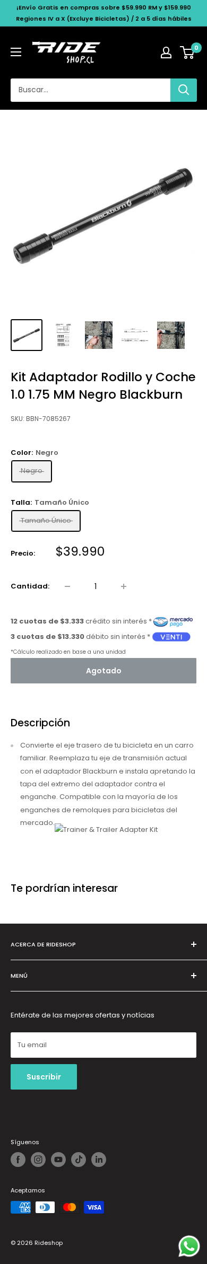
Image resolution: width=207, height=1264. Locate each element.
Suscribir (44, 1077)
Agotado (104, 670)
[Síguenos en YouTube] (58, 1159)
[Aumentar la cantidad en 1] (124, 586)
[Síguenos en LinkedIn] (98, 1159)
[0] (187, 52)
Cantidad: (30, 586)
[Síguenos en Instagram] (38, 1159)
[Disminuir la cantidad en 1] (67, 586)
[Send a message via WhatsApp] (189, 1246)
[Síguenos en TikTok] (78, 1159)
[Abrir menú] (16, 52)
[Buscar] (183, 90)
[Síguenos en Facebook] (18, 1159)
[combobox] (90, 90)
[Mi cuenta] (166, 52)
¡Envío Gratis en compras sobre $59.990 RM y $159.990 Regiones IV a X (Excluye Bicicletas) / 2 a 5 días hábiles (104, 13)
